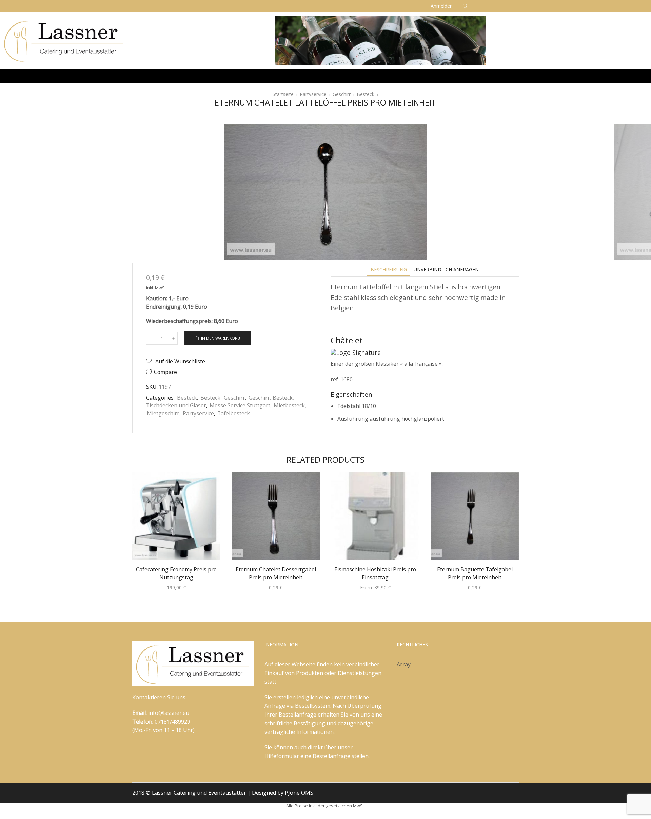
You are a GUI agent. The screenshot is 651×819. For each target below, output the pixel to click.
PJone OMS (299, 792)
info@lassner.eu (168, 713)
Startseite (283, 94)
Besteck (365, 94)
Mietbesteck (289, 405)
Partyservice (313, 94)
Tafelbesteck (233, 413)
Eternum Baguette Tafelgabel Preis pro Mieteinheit (475, 573)
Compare (165, 372)
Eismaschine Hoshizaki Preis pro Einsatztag (375, 573)
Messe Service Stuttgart (240, 405)
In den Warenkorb (220, 338)
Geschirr (342, 94)
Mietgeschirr (163, 413)
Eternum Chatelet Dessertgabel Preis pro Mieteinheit (276, 573)
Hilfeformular (281, 756)
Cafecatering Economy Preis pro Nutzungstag (176, 573)
